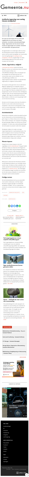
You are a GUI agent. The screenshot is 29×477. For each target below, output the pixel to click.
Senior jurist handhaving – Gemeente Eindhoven (13, 337)
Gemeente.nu (14, 8)
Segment (4, 388)
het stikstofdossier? (14, 146)
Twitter (4, 447)
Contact (16, 2)
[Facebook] (12, 206)
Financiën (5, 430)
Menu (5, 15)
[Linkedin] (17, 206)
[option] (14, 402)
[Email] (9, 206)
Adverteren (5, 457)
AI (3, 428)
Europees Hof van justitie (14, 192)
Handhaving (6, 432)
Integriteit (5, 434)
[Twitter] (14, 206)
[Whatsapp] (20, 206)
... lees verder (10, 283)
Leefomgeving (6, 437)
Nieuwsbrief (21, 2)
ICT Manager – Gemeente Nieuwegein (11, 341)
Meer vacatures (23, 357)
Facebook (5, 445)
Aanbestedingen (7, 426)
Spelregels (5, 461)
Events (4, 451)
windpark (6, 195)
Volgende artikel (19, 215)
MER (23, 192)
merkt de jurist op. (13, 168)
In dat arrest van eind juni (8, 67)
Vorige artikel (10, 215)
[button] (24, 416)
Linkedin (5, 449)
